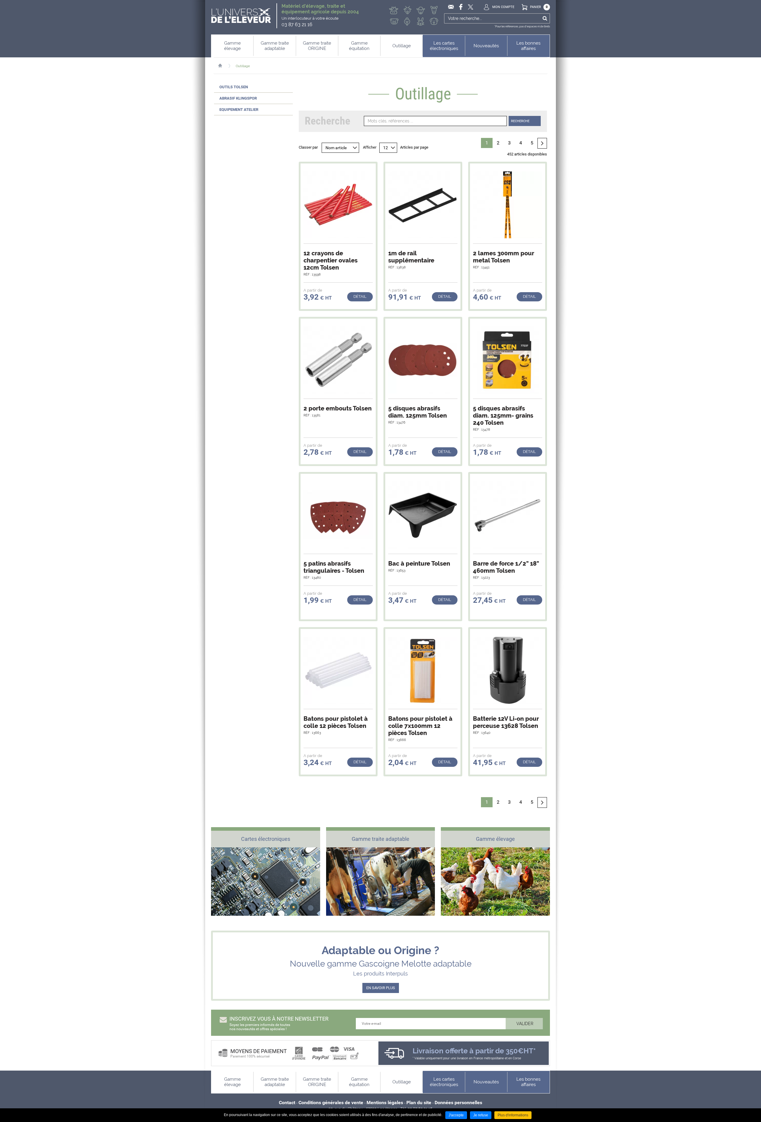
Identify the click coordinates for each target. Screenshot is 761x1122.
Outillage (243, 66)
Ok (545, 18)
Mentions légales (385, 1102)
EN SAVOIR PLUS (380, 988)
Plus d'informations (513, 1115)
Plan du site (418, 1102)
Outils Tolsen (233, 87)
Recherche (520, 121)
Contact (287, 1102)
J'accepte (456, 1115)
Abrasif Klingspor (238, 98)
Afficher (369, 147)
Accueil (223, 65)
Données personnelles (458, 1102)
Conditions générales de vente (330, 1102)
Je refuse (480, 1115)
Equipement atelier (238, 109)
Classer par (308, 147)
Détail (360, 296)
